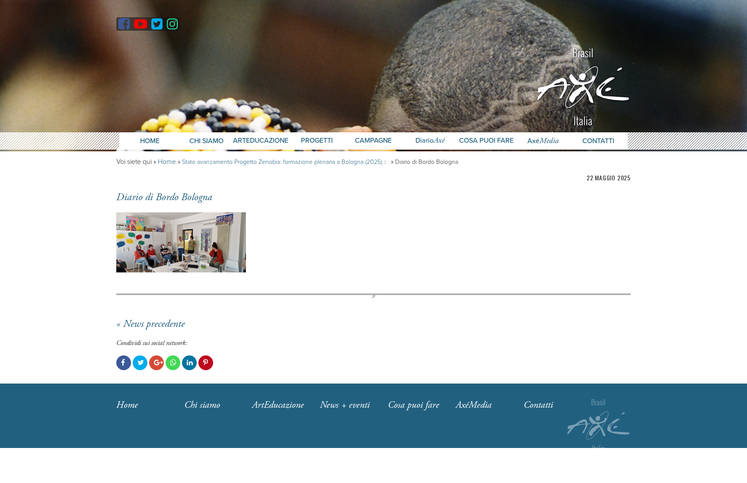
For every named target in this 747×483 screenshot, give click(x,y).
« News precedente (150, 323)
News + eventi (345, 405)
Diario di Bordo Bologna (164, 197)
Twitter (140, 362)
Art (278, 405)
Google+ (156, 362)
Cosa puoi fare (486, 141)
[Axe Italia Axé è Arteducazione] (583, 86)
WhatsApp (173, 362)
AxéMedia (474, 405)
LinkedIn (189, 362)
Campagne (373, 141)
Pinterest (205, 362)
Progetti (317, 141)
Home (150, 141)
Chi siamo (202, 405)
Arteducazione (260, 141)
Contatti (598, 141)
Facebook (123, 362)
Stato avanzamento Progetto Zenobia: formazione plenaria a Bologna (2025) (282, 162)
